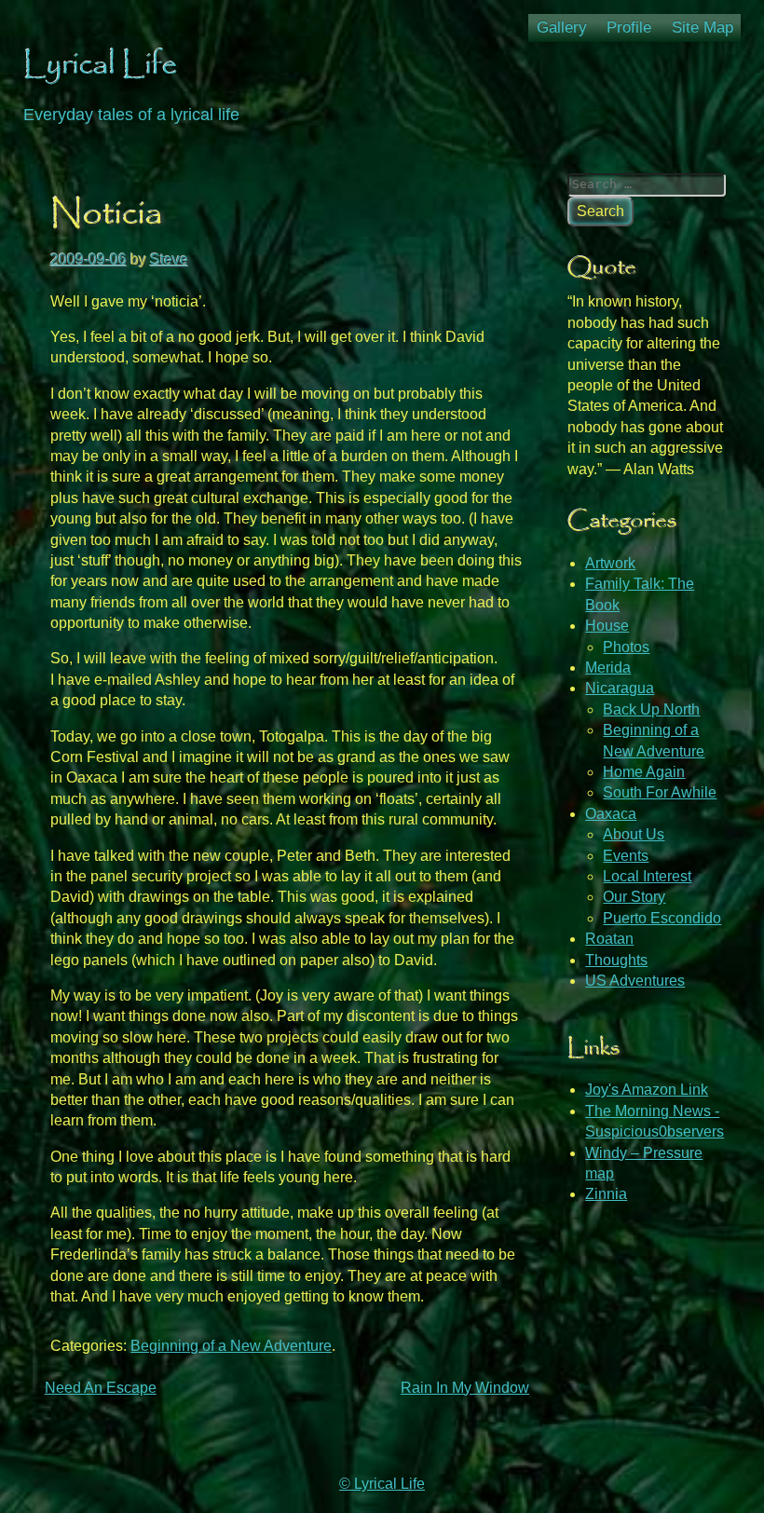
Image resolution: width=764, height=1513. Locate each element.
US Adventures (635, 980)
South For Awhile (659, 792)
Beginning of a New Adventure (231, 1346)
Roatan (609, 939)
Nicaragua (619, 688)
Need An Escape (101, 1388)
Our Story (634, 897)
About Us (633, 834)
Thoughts (616, 960)
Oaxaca (610, 814)
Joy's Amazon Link (646, 1089)
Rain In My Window (465, 1388)
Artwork (610, 563)
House (607, 626)
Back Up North (651, 709)
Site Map (702, 27)
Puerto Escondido (662, 918)
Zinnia (606, 1194)
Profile (629, 27)
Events (625, 856)
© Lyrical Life (382, 1484)
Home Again (644, 772)
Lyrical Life (100, 65)
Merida (608, 667)
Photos (626, 647)
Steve (169, 259)
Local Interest (647, 876)
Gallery (562, 27)
